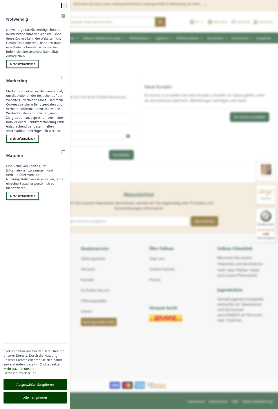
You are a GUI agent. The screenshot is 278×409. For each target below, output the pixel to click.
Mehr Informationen (22, 64)
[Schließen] (64, 5)
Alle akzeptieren (35, 398)
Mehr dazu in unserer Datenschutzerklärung (20, 371)
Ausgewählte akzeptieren (35, 384)
